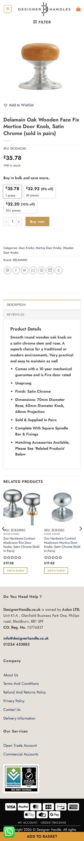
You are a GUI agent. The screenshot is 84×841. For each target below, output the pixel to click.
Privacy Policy (13, 701)
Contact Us (12, 709)
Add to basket (42, 836)
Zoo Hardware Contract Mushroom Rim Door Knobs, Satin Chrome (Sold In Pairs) (21, 544)
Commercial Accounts (20, 754)
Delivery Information (19, 718)
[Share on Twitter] (25, 270)
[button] (7, 9)
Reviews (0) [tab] (15, 314)
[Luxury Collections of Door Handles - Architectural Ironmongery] (44, 9)
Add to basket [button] (15, 570)
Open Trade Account (20, 745)
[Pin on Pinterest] (41, 270)
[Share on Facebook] (16, 270)
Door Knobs (26, 248)
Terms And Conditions (21, 683)
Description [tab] (16, 305)
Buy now (37, 221)
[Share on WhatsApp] (8, 270)
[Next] (80, 537)
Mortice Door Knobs (48, 248)
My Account (27, 822)
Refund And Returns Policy (24, 692)
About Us (10, 675)
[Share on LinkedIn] (50, 270)
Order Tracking (53, 822)
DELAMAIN (20, 260)
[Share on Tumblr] (58, 270)
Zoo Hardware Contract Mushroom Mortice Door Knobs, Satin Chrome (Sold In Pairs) (62, 544)
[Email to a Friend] (33, 270)
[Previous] (3, 537)
